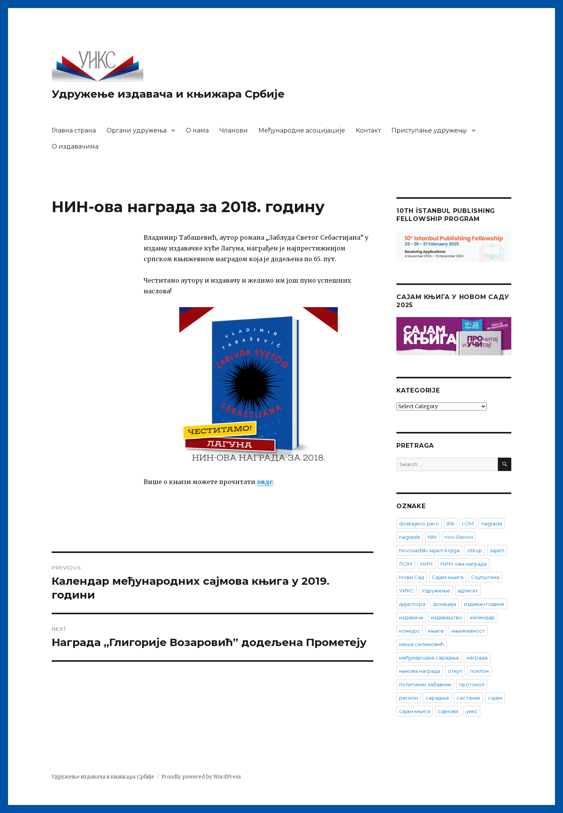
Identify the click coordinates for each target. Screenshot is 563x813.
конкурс (409, 631)
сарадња (437, 698)
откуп (455, 671)
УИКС (406, 590)
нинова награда (419, 671)
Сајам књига (447, 577)
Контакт (368, 130)
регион (408, 698)
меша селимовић (421, 644)
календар (482, 617)
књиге (436, 631)
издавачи (411, 617)
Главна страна (74, 130)
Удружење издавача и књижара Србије (168, 93)
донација (444, 604)
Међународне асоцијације (302, 130)
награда (477, 657)
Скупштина (485, 577)
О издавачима (75, 146)
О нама (197, 130)
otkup (474, 550)
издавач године (484, 604)
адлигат (468, 590)
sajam (497, 550)
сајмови (448, 711)
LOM (468, 523)
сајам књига (414, 711)
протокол (471, 684)
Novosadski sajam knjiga (429, 550)
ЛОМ (405, 564)
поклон (479, 671)
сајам (495, 698)
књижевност (468, 631)
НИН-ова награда (463, 564)
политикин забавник (425, 684)
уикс (472, 711)
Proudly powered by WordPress (201, 777)
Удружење (436, 590)
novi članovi (458, 537)
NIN (432, 537)
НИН (426, 564)
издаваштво (446, 617)
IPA (450, 523)
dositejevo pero (419, 523)
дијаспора (412, 604)
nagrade (409, 537)
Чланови (233, 130)
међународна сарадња (429, 657)
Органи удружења (136, 130)
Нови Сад (411, 577)
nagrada (491, 523)
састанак (468, 698)
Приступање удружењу (429, 130)
